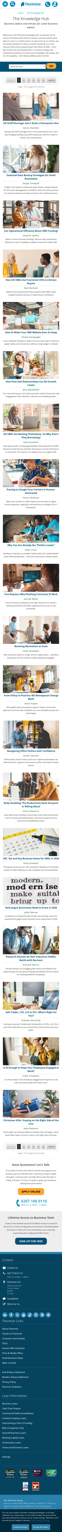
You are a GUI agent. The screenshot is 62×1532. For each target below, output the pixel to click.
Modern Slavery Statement (15, 1377)
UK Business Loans (11, 1442)
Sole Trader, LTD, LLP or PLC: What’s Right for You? (31, 1014)
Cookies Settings (20, 1527)
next (50, 80)
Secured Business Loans (14, 1432)
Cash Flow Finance (11, 1408)
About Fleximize (10, 1328)
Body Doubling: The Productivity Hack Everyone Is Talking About (31, 804)
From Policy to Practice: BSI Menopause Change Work (31, 697)
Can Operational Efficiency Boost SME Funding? (31, 230)
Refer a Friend (9, 1362)
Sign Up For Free (31, 1241)
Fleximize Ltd (13, 1281)
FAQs (4, 1343)
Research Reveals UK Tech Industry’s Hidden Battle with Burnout (31, 958)
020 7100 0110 (15, 1273)
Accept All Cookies (40, 1527)
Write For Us (13, 1304)
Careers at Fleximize (12, 1333)
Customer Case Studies (13, 1338)
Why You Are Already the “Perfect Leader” (31, 545)
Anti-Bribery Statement (13, 1372)
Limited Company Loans (14, 1418)
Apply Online (31, 1191)
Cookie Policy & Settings (40, 1520)
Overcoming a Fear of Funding (17, 1423)
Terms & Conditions (11, 1386)
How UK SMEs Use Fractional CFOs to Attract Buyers (31, 281)
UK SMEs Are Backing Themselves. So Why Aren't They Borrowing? (31, 435)
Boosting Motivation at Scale (31, 646)
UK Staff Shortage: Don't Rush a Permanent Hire (31, 123)
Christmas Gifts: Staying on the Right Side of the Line (31, 1122)
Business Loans (9, 1403)
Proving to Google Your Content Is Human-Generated (31, 491)
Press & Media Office (12, 1353)
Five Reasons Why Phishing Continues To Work (31, 594)
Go (51, 66)
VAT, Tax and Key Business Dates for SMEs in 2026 (31, 858)
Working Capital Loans (13, 1437)
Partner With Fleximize (13, 1348)
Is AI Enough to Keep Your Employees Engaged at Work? (31, 1069)
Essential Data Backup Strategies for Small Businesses (31, 177)
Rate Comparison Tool (13, 1427)
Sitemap (6, 1456)
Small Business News (12, 1357)
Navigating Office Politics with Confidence (31, 751)
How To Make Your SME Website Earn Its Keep (31, 332)
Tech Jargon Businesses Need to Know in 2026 (31, 907)
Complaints (12, 1298)
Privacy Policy (9, 1381)
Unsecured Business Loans (15, 1447)
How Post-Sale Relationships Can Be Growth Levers (31, 383)
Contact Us (12, 1267)
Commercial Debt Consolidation (18, 1413)
